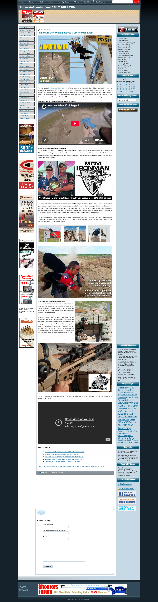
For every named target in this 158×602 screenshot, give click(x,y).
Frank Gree (121, 369)
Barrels (22, 95)
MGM (57, 466)
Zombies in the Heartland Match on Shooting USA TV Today (62, 461)
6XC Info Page (24, 69)
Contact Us (22, 587)
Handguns (121, 51)
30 (129, 90)
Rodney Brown (122, 374)
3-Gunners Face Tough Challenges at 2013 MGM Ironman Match (64, 452)
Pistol (120, 425)
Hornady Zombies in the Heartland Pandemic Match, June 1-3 (63, 459)
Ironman (52, 466)
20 (120, 88)
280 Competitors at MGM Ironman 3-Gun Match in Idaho (61, 454)
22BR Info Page (24, 61)
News (119, 59)
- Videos (120, 40)
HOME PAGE (24, 27)
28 (123, 90)
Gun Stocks (23, 100)
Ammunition (128, 392)
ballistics (122, 398)
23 (129, 88)
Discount (128, 411)
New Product (122, 57)
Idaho (47, 466)
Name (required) (48, 524)
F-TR (134, 414)
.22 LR (121, 388)
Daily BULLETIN (25, 32)
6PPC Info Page (24, 66)
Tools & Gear (24, 90)
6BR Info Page (24, 48)
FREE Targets (24, 84)
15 (126, 86)
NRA (120, 422)
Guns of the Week (25, 35)
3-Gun (43, 466)
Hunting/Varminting (123, 55)
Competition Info (25, 43)
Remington (122, 431)
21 (123, 88)
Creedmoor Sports (125, 408)
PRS (125, 425)
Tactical (61, 472)
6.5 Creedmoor (126, 389)
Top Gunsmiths (24, 87)
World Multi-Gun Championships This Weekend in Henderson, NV (64, 456)
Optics (120, 61)
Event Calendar (24, 110)
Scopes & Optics (25, 102)
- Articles (120, 38)
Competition (54, 472)
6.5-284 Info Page (25, 77)
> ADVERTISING (25, 118)
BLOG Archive (24, 40)
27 (120, 90)
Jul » (131, 91)
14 (123, 86)
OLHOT (77, 466)
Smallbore (122, 440)
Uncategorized (122, 72)
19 (117, 88)
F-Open (128, 414)
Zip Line (102, 466)
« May (120, 91)
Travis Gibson (94, 466)
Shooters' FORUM (25, 30)
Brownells (122, 403)
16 (129, 86)
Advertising (22, 586)
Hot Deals (121, 53)
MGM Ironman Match (54, 88)
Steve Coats (121, 356)
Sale (135, 431)
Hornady (133, 417)
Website (45, 537)
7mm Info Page (24, 79)
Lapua (132, 420)
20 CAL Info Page (25, 56)
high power (123, 416)
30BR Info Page (24, 64)
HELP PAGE (23, 113)
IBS (127, 420)
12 (117, 86)
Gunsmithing (122, 49)
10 (131, 84)
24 (131, 88)
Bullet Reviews (24, 92)
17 (131, 86)
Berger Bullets (124, 400)
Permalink (44, 472)
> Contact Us (24, 115)
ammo (120, 392)
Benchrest (132, 397)
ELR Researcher (123, 349)
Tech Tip (120, 70)
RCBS (130, 425)
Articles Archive (24, 38)
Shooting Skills (122, 66)
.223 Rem (128, 388)
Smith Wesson (132, 440)
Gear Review (122, 47)
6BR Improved (24, 51)
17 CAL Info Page (25, 53)
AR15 (134, 394)
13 (120, 86)
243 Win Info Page (25, 71)
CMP (135, 405)
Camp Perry (125, 405)
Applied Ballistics (124, 395)
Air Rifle (131, 390)
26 (117, 90)
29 (126, 90)
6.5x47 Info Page (25, 74)
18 (134, 86)
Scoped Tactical (85, 466)
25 (134, 88)
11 (134, 84)
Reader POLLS (24, 108)
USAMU (129, 442)
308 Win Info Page (25, 82)
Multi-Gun (71, 466)
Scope (121, 433)
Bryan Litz (132, 402)
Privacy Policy (23, 590)
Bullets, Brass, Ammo (124, 43)
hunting (122, 419)
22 (126, 88)
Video (136, 442)
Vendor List (23, 105)
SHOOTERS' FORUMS (125, 485)
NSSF (126, 422)
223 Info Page (24, 58)
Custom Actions (24, 97)
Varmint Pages (24, 45)
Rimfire (130, 431)
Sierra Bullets (128, 438)
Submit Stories (23, 589)
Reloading (121, 64)
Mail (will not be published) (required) (54, 530)
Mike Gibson (64, 466)
